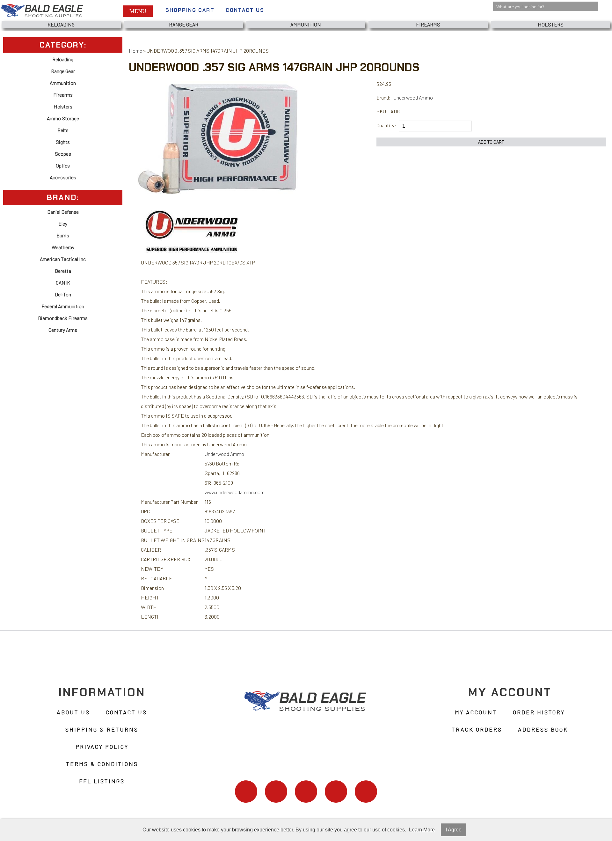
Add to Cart (491, 142)
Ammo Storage (63, 118)
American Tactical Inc (63, 259)
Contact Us (245, 10)
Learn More (422, 829)
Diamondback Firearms (63, 318)
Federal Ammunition (62, 306)
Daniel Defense (63, 212)
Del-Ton (63, 294)
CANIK (63, 282)
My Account (476, 712)
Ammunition (305, 24)
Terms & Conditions (102, 763)
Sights (63, 142)
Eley (62, 223)
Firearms (428, 24)
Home (135, 51)
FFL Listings (102, 781)
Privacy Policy (102, 746)
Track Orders (477, 729)
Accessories (63, 177)
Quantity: (386, 125)
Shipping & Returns (101, 729)
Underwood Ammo (413, 97)
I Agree (454, 829)
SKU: (382, 111)
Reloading (61, 24)
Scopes (63, 154)
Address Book (543, 729)
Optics (63, 165)
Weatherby (63, 247)
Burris (62, 235)
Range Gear (183, 24)
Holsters (551, 24)
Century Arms (62, 330)
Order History (539, 712)
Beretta (63, 271)
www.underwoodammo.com (235, 492)
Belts (63, 130)
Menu (137, 11)
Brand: (383, 97)
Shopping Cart (190, 10)
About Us (73, 712)
